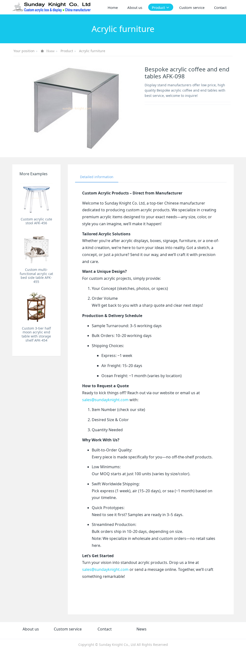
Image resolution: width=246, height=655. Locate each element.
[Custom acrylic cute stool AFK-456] (36, 198)
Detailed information (96, 177)
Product (67, 51)
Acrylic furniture (92, 51)
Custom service (68, 629)
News (141, 629)
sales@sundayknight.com (105, 399)
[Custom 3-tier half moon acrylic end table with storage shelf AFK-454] (36, 307)
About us (31, 629)
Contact (105, 629)
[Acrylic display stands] (51, 7)
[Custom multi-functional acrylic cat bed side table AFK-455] (36, 248)
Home (113, 7)
